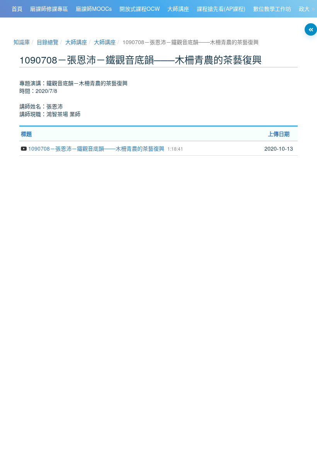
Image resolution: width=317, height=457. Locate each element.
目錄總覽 (47, 42)
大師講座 (76, 42)
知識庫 (22, 42)
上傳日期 (279, 133)
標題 (26, 133)
